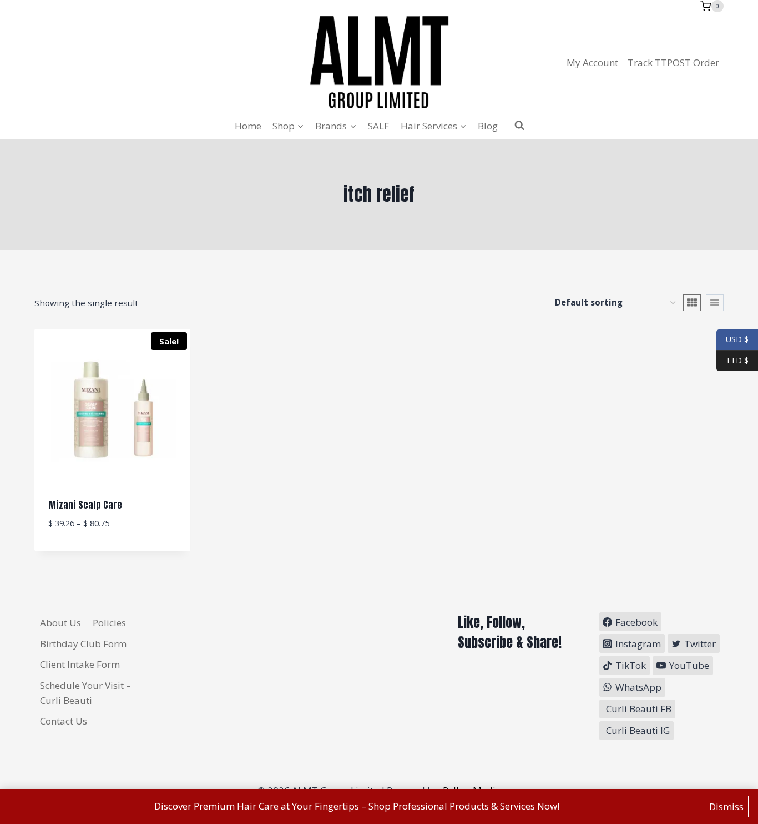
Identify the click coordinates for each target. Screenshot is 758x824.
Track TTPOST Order (673, 62)
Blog (488, 125)
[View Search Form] (519, 126)
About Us (60, 622)
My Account (592, 62)
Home (248, 125)
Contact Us (63, 721)
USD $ (737, 339)
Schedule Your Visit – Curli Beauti (85, 693)
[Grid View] (692, 302)
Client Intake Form (80, 664)
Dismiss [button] (726, 806)
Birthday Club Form (83, 643)
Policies (109, 622)
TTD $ (732, 360)
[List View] (715, 302)
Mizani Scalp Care (85, 505)
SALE (379, 125)
